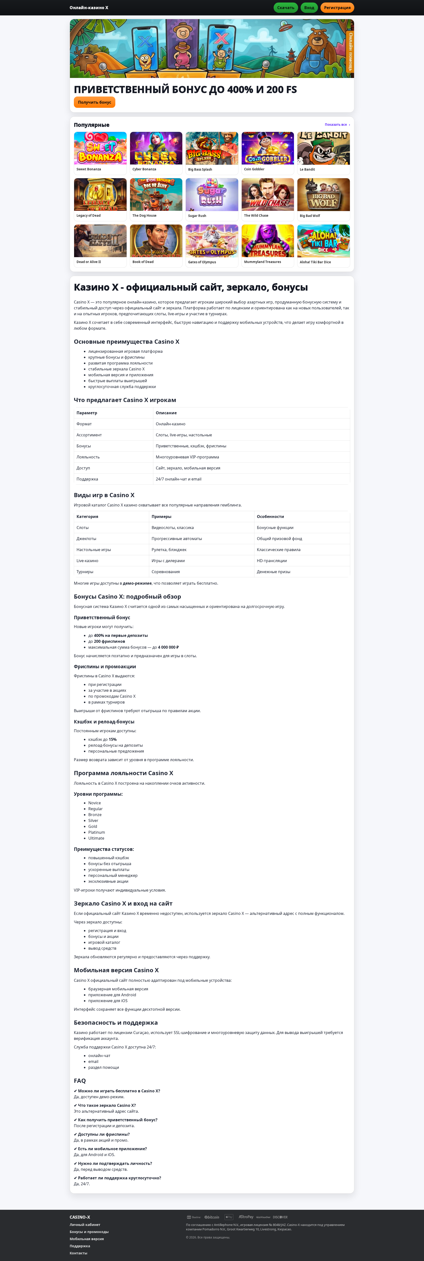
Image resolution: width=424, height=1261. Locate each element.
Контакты (78, 1253)
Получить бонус (94, 102)
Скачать (285, 7)
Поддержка (80, 1246)
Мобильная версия (87, 1238)
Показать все (337, 124)
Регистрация (337, 7)
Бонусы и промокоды (89, 1231)
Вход (309, 7)
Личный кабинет (85, 1224)
